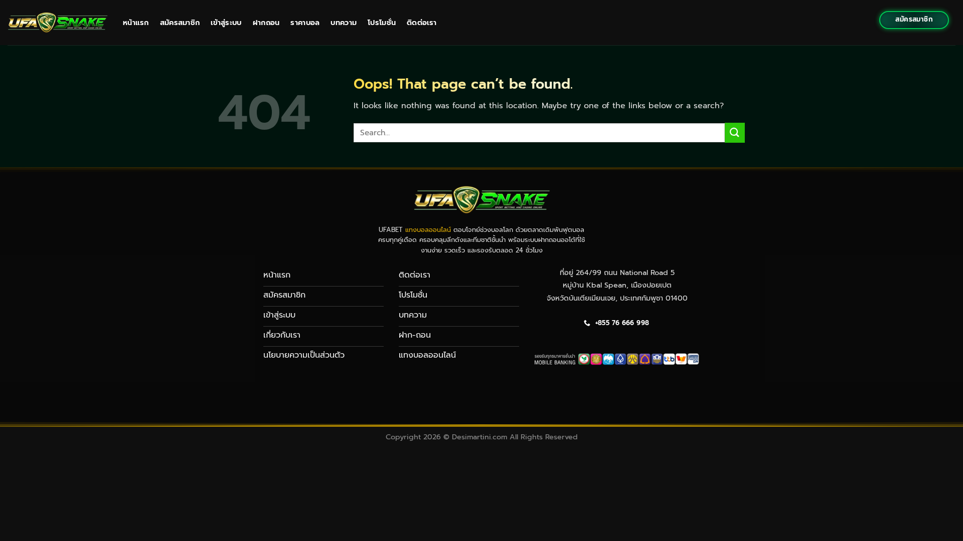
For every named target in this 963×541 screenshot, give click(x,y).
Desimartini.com (479, 436)
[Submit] (735, 132)
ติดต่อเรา (421, 22)
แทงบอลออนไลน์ (428, 229)
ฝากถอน (266, 22)
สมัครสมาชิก (180, 22)
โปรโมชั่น (382, 22)
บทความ (344, 22)
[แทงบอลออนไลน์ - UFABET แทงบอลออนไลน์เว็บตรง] (58, 22)
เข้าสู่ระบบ (226, 22)
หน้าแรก (136, 22)
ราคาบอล (304, 22)
